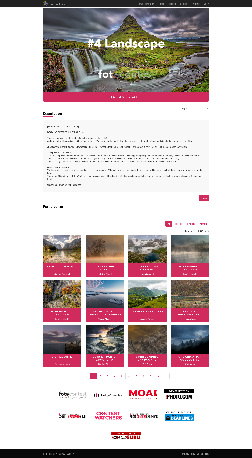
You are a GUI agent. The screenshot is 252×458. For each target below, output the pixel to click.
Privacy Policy (188, 453)
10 (158, 376)
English (183, 3)
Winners (203, 223)
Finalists (191, 223)
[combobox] (194, 108)
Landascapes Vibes (147, 311)
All (169, 223)
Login (206, 3)
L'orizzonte (62, 356)
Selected (178, 223)
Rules (204, 198)
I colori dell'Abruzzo (190, 313)
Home (161, 3)
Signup (196, 3)
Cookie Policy (203, 453)
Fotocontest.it (57, 4)
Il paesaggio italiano (105, 268)
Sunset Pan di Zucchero (105, 358)
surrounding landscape (147, 358)
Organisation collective (190, 358)
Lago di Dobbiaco (62, 266)
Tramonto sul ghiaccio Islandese (104, 313)
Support (172, 3)
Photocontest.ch (146, 3)
